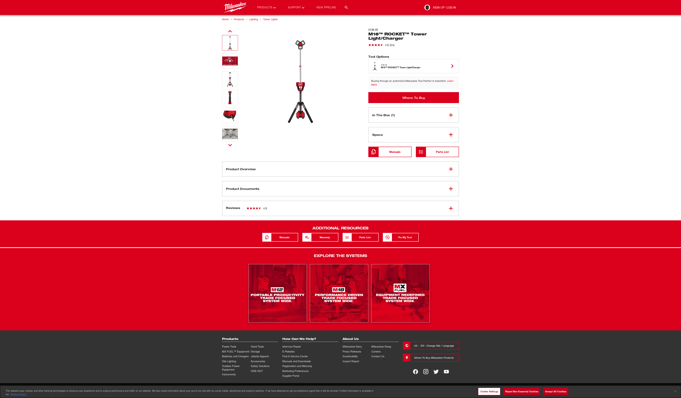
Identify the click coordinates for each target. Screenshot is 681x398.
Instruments (229, 374)
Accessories (258, 361)
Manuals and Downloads (296, 361)
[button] (230, 42)
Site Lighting (229, 361)
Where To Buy (413, 97)
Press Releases (352, 351)
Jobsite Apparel (260, 356)
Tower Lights (270, 19)
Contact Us (377, 356)
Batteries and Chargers (235, 356)
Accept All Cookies (555, 391)
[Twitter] (436, 372)
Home (225, 19)
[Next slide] (230, 145)
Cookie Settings (489, 391)
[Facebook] (416, 372)
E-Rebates (288, 351)
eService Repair (291, 346)
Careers (376, 351)
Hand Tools (257, 346)
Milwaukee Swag (381, 346)
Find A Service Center (295, 356)
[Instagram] (426, 372)
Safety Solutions (260, 366)
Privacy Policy (18, 394)
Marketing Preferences (295, 371)
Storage (255, 351)
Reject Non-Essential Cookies (521, 391)
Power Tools (229, 346)
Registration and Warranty (297, 366)
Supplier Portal (290, 375)
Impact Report (351, 361)
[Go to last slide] (230, 31)
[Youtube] (446, 372)
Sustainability (350, 356)
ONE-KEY (257, 371)
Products (239, 19)
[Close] (675, 391)
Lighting (253, 19)
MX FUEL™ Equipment (235, 351)
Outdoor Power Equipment (231, 367)
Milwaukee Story (352, 346)
